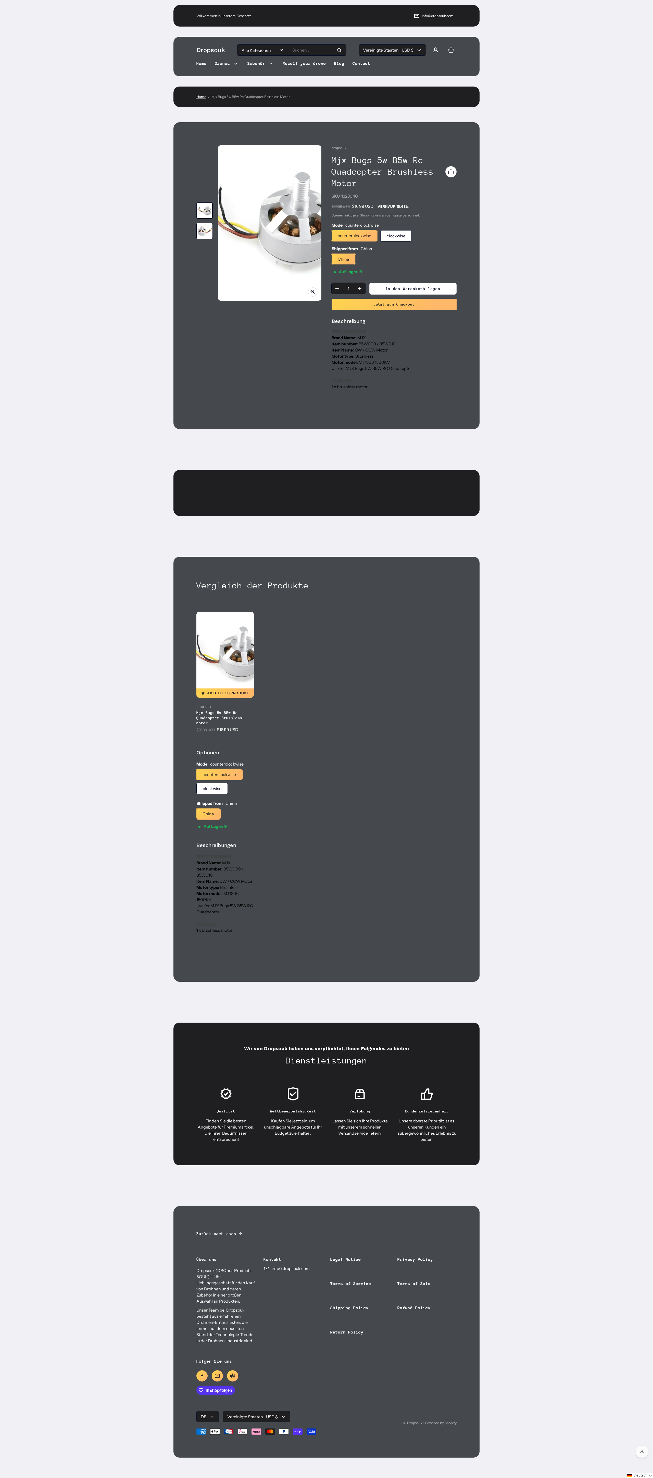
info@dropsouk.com (438, 16)
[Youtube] (217, 1376)
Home (201, 97)
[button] (451, 50)
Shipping (367, 215)
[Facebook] (202, 1376)
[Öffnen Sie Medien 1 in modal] (269, 223)
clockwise (396, 235)
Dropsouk (414, 1423)
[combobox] (317, 50)
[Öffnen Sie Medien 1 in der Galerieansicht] (204, 210)
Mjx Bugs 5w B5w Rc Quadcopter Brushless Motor (219, 717)
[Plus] (359, 288)
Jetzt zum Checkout (394, 304)
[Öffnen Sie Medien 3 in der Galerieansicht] (204, 231)
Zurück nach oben (216, 1233)
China (343, 259)
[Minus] (337, 288)
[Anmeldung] (435, 50)
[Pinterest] (232, 1376)
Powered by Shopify (441, 1423)
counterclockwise (354, 235)
